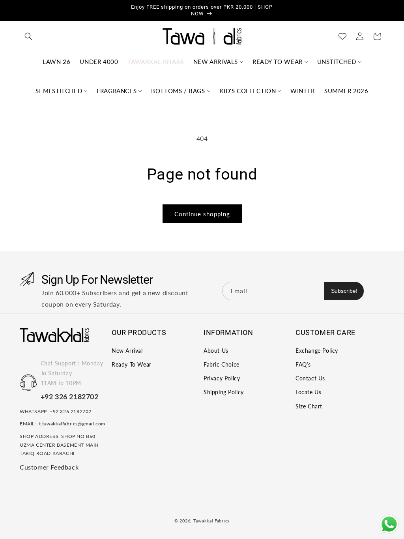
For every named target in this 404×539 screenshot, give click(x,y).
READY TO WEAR (277, 61)
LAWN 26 (56, 61)
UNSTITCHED (336, 61)
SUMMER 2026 (346, 90)
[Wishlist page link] (342, 36)
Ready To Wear (132, 364)
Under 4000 (99, 61)
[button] (28, 36)
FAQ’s (303, 364)
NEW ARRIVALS (215, 61)
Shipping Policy (224, 392)
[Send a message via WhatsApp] (389, 524)
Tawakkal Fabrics (211, 520)
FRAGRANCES (117, 90)
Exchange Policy (317, 350)
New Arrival (127, 350)
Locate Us (308, 392)
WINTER (302, 90)
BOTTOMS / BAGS (178, 90)
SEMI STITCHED (59, 90)
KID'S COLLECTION (248, 90)
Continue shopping (202, 213)
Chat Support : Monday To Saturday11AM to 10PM (72, 373)
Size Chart (309, 406)
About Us (216, 350)
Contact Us (310, 378)
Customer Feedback (49, 467)
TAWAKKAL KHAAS (155, 61)
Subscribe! (344, 291)
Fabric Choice (221, 364)
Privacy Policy (222, 378)
